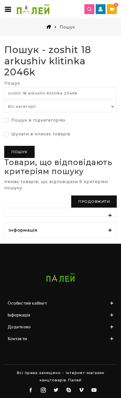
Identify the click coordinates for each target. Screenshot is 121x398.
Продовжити (94, 201)
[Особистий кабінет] (101, 9)
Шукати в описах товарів (40, 134)
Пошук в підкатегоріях (38, 120)
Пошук (12, 83)
